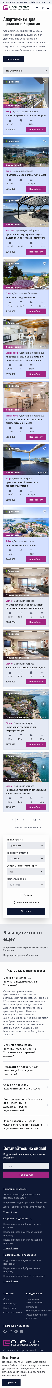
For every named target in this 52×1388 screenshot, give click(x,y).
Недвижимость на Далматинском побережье (22, 1262)
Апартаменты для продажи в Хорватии (25, 1202)
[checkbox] (21, 895)
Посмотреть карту (27, 865)
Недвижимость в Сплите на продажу (24, 1276)
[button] (26, 981)
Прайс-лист (9, 1308)
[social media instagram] (10, 1331)
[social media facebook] (5, 1331)
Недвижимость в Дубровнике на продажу (21, 1270)
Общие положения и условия (36, 1316)
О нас (6, 1299)
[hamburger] (48, 8)
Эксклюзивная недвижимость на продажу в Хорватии (21, 1196)
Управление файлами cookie (34, 1301)
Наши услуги (10, 1303)
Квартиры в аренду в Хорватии (20, 955)
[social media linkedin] (16, 1331)
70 (34, 820)
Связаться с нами (12, 1312)
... (29, 820)
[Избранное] (37, 8)
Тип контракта (15, 839)
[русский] (42, 8)
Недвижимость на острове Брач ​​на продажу (22, 1233)
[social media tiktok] (21, 1331)
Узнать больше (10, 1212)
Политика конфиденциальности (37, 1308)
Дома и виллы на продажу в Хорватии (24, 1206)
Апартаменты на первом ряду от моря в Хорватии (25, 948)
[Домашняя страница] (16, 7)
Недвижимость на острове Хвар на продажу (22, 1241)
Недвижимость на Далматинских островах (22, 1226)
